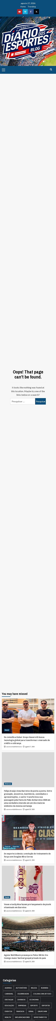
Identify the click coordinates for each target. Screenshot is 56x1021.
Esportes (16, 847)
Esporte (7, 847)
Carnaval (9, 994)
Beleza (34, 988)
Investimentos (40, 1017)
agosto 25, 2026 (30, 860)
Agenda (8, 988)
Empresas (22, 1005)
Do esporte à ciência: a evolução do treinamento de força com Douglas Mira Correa (27, 855)
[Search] (51, 69)
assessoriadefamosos (14, 747)
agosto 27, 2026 (30, 747)
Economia (34, 1000)
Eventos (8, 1011)
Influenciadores (22, 1017)
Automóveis (21, 988)
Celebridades (23, 994)
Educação (9, 1005)
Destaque (9, 1000)
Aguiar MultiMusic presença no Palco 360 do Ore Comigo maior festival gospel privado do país (26, 957)
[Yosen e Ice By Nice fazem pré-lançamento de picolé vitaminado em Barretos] (28, 883)
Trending (32, 6)
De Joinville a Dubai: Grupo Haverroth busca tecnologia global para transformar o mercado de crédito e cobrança (27, 740)
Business (44, 988)
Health (8, 1017)
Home (23, 6)
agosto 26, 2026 (30, 809)
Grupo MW (42, 1011)
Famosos (20, 1011)
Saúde (7, 897)
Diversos (8, 784)
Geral (7, 730)
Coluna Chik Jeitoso (42, 994)
